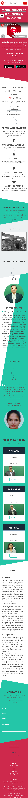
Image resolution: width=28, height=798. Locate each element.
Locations (14, 780)
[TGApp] (14, 3)
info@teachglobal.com (14, 774)
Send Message (14, 746)
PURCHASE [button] (13, 479)
